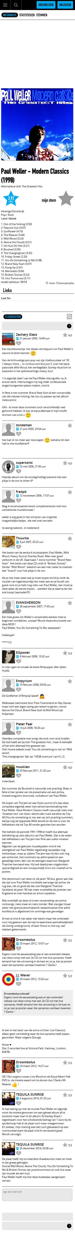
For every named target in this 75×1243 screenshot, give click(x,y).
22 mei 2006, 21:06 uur (33, 466)
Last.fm (5, 298)
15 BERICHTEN (13, 317)
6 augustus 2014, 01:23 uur (35, 1098)
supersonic (24, 462)
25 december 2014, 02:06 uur (36, 1148)
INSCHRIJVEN (46, 5)
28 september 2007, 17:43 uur (37, 606)
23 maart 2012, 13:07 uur (34, 943)
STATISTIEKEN (27, 15)
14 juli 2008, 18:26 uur (32, 728)
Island (12, 218)
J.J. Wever (23, 975)
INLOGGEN (65, 5)
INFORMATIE (10, 15)
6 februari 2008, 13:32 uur (34, 656)
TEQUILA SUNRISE (30, 1094)
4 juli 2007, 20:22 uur (31, 542)
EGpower (23, 652)
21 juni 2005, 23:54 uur (33, 429)
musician (23, 767)
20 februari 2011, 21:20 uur (35, 770)
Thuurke (22, 538)
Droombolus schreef (16, 993)
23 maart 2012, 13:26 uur (34, 979)
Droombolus (25, 939)
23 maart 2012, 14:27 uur (34, 1066)
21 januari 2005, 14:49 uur (35, 338)
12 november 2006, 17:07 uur (37, 495)
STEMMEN (41, 15)
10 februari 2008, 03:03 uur (35, 684)
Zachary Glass (26, 334)
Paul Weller (13, 171)
